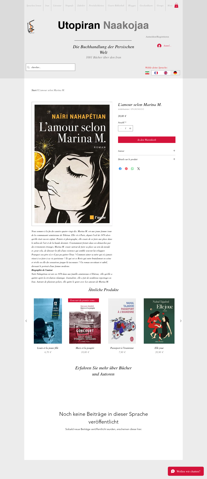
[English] (165, 73)
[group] (103, 328)
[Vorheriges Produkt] (26, 321)
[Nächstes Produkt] (181, 321)
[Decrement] (121, 128)
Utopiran (103, 25)
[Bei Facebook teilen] (120, 169)
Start (34, 90)
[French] (156, 73)
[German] (175, 73)
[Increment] (130, 128)
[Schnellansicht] (48, 320)
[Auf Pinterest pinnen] (126, 169)
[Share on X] (139, 169)
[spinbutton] (125, 128)
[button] (176, 5)
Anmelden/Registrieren (157, 36)
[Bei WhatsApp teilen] (132, 169)
